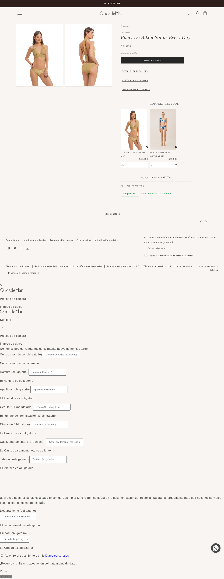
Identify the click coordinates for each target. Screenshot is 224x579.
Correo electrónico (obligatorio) (21, 354)
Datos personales (57, 555)
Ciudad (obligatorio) (13, 533)
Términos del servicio (155, 266)
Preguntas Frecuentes (61, 240)
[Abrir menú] (56, 13)
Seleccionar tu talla (152, 60)
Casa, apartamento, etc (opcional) (22, 441)
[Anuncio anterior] (17, 3)
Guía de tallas (83, 240)
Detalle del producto (135, 71)
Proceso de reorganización (22, 273)
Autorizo (170, 255)
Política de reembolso (181, 266)
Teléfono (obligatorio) (14, 459)
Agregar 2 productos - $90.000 (155, 177)
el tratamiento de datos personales (175, 255)
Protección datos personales (87, 266)
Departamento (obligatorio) (18, 510)
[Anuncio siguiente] (207, 3)
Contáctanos (12, 240)
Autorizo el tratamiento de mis (37, 555)
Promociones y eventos (119, 266)
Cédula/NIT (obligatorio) (16, 406)
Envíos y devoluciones (135, 80)
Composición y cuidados (136, 89)
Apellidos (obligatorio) (15, 389)
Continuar (6, 576)
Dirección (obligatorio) (15, 424)
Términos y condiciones (18, 266)
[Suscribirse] (214, 251)
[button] (190, 13)
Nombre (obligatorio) (14, 371)
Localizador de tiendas (34, 240)
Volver (125, 26)
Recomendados (112, 214)
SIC (137, 266)
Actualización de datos (106, 240)
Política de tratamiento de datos (51, 266)
